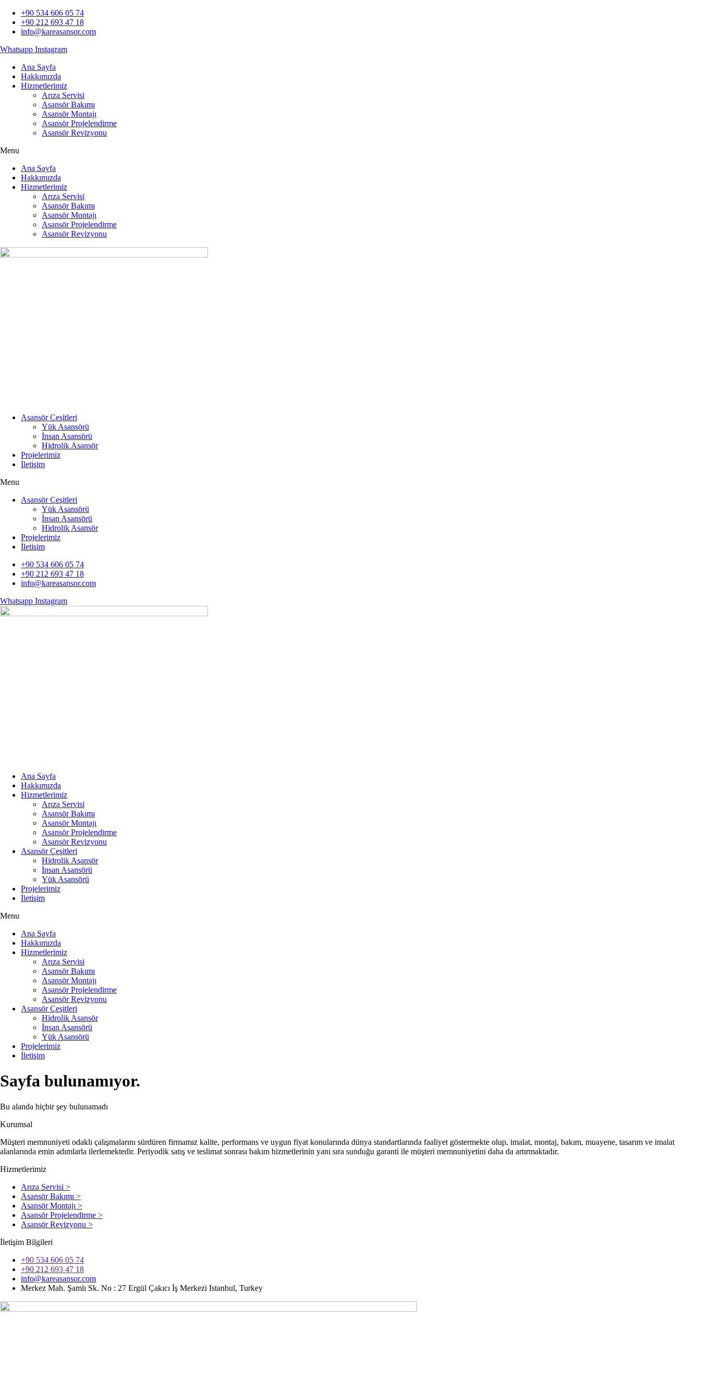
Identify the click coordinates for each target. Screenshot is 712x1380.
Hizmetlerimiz (44, 85)
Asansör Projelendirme (79, 123)
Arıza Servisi (63, 95)
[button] (356, 150)
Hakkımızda (41, 76)
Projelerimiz (40, 454)
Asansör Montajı (69, 113)
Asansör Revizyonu (74, 132)
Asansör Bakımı (68, 104)
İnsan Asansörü (67, 436)
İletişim (33, 464)
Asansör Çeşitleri (49, 417)
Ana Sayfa (38, 67)
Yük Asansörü (65, 426)
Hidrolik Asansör (70, 445)
